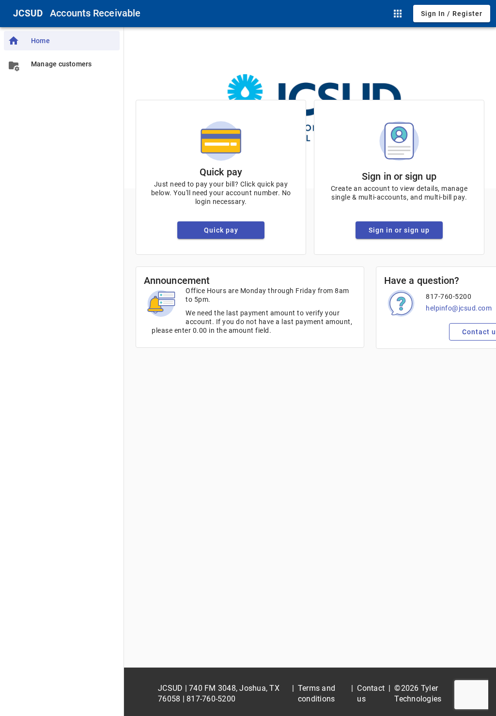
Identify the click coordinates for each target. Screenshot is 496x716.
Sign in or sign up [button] (399, 230)
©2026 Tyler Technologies (417, 693)
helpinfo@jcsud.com (459, 308)
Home (40, 41)
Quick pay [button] (221, 230)
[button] (397, 13)
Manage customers (61, 64)
